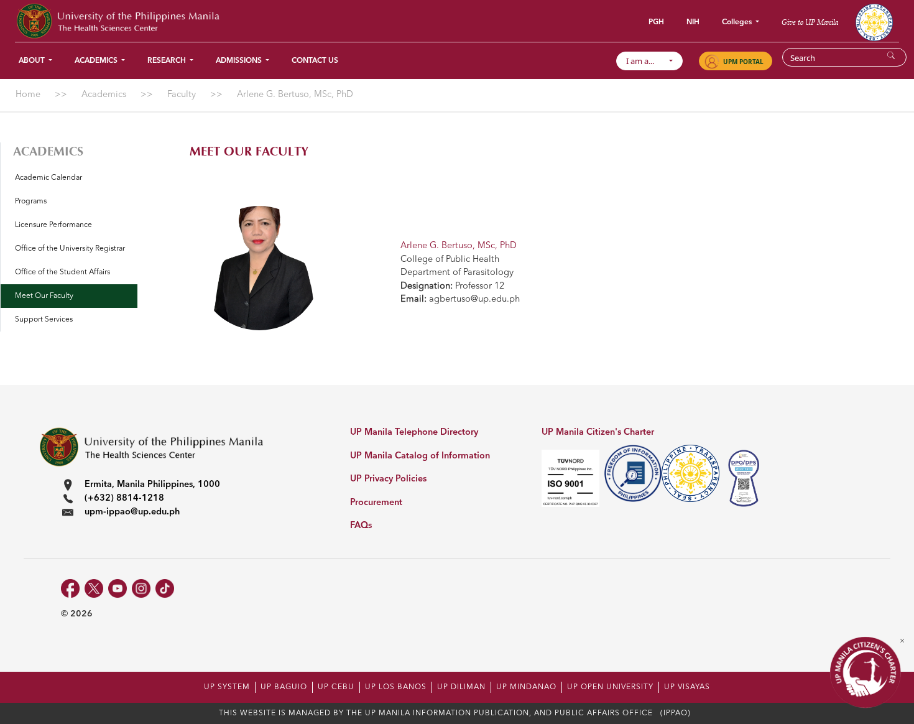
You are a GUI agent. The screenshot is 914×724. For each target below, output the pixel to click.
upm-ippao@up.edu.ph (132, 512)
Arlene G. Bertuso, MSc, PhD (458, 246)
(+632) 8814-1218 (124, 498)
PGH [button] (656, 22)
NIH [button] (692, 22)
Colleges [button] (738, 22)
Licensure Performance (53, 225)
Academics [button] (97, 61)
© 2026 (77, 614)
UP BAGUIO (284, 687)
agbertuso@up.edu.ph (460, 299)
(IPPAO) (675, 713)
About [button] (33, 61)
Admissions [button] (240, 61)
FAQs (361, 526)
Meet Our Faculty (44, 296)
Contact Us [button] (315, 61)
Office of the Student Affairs (62, 272)
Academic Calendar (48, 178)
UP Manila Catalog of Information (420, 456)
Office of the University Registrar (70, 249)
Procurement (376, 503)
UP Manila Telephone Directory (414, 432)
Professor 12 (452, 286)
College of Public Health (449, 259)
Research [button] (167, 61)
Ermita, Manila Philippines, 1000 (152, 485)
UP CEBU (336, 687)
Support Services (44, 319)
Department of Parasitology (457, 272)
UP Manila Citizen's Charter (598, 432)
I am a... (645, 61)
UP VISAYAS (687, 687)
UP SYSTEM (227, 687)
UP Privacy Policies (388, 479)
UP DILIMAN (461, 687)
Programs (31, 201)
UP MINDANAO (526, 687)
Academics (48, 151)
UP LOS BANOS (396, 687)
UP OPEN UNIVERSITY (610, 687)
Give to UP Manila (810, 22)
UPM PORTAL (743, 61)
